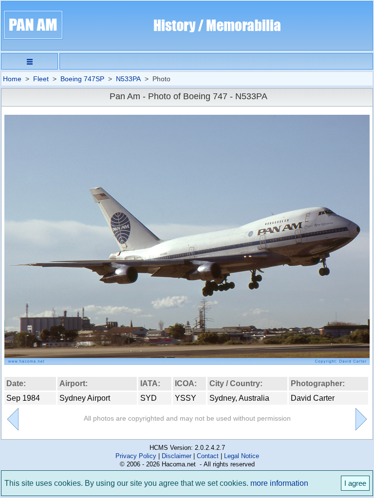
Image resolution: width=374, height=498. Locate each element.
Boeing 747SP (82, 79)
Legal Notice (241, 456)
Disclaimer (176, 456)
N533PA (128, 79)
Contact (208, 456)
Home (12, 79)
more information (279, 483)
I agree (355, 483)
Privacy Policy (135, 456)
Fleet (41, 79)
